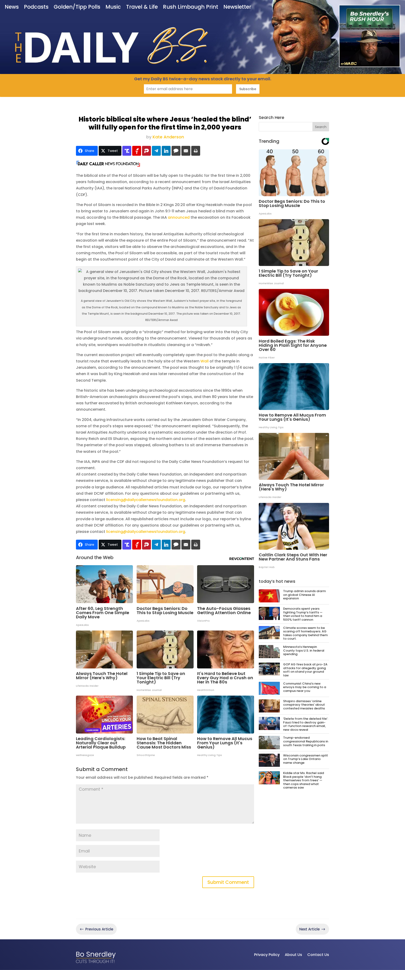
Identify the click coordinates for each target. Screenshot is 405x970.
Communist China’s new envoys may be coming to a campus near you (304, 687)
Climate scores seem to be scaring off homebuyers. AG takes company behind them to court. (305, 633)
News (12, 7)
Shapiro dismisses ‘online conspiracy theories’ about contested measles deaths (304, 705)
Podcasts (36, 7)
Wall (204, 361)
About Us (293, 954)
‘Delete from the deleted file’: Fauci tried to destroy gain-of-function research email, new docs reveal (305, 724)
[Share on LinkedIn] (166, 151)
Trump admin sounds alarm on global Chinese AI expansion (304, 595)
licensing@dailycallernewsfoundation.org (145, 499)
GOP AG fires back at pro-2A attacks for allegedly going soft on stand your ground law (305, 670)
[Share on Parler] (146, 151)
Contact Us (318, 954)
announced (179, 217)
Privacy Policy (267, 954)
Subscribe (247, 89)
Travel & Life (142, 7)
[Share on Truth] (126, 151)
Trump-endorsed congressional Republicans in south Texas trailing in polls (305, 741)
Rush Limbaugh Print (190, 7)
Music (113, 7)
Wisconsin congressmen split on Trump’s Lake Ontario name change (305, 759)
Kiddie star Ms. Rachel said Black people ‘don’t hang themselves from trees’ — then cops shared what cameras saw (303, 780)
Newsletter (237, 7)
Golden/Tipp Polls (77, 7)
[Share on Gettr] (136, 151)
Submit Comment (228, 882)
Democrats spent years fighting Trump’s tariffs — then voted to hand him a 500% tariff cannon (302, 614)
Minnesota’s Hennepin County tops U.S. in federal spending (303, 650)
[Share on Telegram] (156, 151)
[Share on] (176, 151)
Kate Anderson (168, 137)
